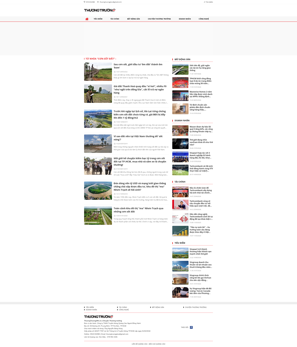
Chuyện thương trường (196, 307)
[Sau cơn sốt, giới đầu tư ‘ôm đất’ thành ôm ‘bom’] (98, 72)
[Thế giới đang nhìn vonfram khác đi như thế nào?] (180, 143)
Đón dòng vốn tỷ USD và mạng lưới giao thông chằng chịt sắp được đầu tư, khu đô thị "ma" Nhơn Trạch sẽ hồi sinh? (140, 186)
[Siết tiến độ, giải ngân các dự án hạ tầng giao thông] (180, 69)
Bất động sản (182, 59)
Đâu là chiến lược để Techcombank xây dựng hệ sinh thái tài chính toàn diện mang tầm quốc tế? (201, 190)
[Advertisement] (148, 38)
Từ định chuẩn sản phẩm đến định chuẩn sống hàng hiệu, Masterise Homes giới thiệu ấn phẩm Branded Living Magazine (201, 107)
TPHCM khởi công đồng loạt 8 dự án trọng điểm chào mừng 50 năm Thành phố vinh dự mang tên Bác (200, 81)
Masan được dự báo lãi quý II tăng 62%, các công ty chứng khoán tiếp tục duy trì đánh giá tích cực (201, 129)
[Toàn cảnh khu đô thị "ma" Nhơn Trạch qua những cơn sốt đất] (98, 216)
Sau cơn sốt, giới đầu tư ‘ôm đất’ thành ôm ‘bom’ (138, 66)
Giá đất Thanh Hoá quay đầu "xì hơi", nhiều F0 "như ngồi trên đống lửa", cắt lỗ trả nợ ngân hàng (140, 89)
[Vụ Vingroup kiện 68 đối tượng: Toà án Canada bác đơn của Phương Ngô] (180, 292)
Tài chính (180, 182)
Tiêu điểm (180, 243)
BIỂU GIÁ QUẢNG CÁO (157, 344)
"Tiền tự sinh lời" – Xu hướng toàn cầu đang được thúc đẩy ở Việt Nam (200, 230)
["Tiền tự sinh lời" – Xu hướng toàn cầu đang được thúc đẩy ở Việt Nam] (180, 231)
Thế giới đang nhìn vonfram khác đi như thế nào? (201, 142)
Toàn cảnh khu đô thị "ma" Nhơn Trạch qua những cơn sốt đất (138, 210)
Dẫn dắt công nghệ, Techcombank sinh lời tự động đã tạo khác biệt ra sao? (201, 217)
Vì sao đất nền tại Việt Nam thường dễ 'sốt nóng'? (138, 138)
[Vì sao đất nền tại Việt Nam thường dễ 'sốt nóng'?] (98, 143)
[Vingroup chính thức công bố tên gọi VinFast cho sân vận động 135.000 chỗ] (180, 279)
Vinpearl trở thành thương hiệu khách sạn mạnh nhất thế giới (200, 251)
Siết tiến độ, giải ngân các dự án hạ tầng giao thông (200, 68)
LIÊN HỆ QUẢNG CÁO (139, 344)
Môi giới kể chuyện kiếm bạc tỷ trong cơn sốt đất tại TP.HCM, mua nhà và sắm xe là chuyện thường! (140, 161)
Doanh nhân (182, 120)
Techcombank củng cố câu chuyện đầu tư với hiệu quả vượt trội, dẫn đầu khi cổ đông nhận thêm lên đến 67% (200, 203)
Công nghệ (123, 310)
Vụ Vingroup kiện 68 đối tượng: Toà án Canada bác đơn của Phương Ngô (200, 291)
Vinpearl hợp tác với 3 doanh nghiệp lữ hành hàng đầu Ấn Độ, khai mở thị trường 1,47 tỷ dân (200, 155)
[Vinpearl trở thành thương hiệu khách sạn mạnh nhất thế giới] (180, 253)
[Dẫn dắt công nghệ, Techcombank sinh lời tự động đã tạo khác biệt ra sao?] (180, 218)
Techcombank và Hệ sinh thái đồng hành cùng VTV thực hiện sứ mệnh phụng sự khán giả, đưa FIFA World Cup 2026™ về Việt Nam (201, 168)
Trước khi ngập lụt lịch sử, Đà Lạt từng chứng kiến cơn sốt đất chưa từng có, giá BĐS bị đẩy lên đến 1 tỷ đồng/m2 (140, 114)
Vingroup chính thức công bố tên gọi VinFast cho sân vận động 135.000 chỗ (200, 278)
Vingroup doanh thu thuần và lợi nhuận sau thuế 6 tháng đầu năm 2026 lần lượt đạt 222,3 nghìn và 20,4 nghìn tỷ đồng (201, 265)
